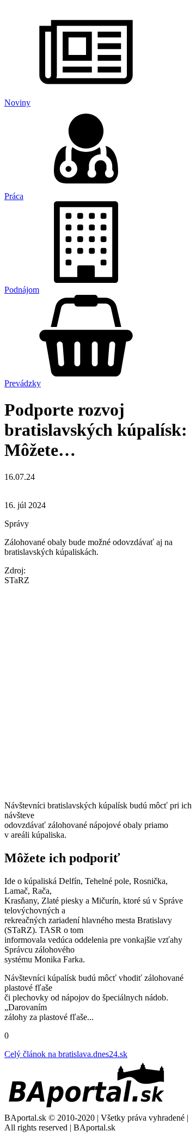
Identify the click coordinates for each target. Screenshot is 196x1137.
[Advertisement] (98, 692)
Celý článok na (65, 1054)
